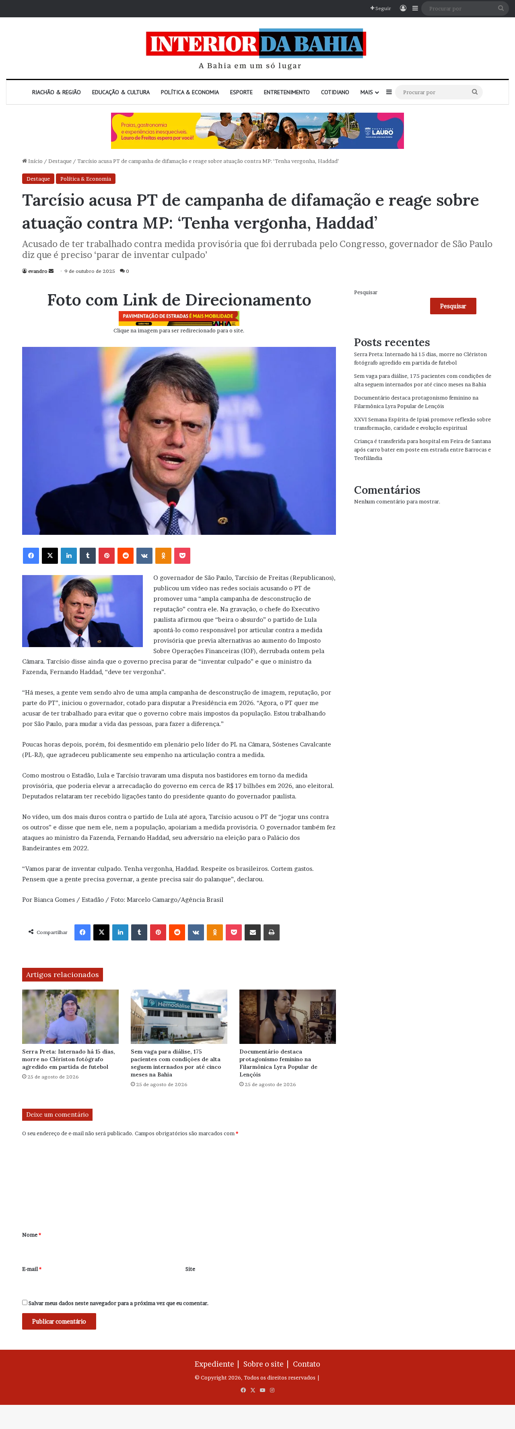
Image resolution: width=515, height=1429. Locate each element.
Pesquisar (365, 292)
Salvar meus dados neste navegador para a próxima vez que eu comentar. (119, 1303)
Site (190, 1269)
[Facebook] (31, 556)
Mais (366, 92)
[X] (50, 556)
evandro (37, 271)
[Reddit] (125, 556)
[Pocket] (182, 556)
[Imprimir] (272, 932)
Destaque (60, 161)
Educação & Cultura (121, 92)
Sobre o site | (267, 1364)
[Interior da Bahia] (257, 48)
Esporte (241, 92)
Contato (306, 1364)
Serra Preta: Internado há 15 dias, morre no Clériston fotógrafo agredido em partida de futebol (68, 1059)
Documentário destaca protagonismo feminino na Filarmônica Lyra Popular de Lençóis (278, 1063)
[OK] (163, 556)
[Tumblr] (88, 556)
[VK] (144, 556)
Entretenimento (287, 92)
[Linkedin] (69, 556)
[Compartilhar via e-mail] (253, 932)
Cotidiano (335, 92)
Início (35, 161)
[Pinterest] (107, 556)
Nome (31, 1234)
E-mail (31, 1269)
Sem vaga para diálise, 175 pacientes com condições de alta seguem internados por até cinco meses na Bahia (176, 1063)
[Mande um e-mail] (51, 271)
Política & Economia (190, 92)
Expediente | (218, 1364)
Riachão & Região (56, 92)
